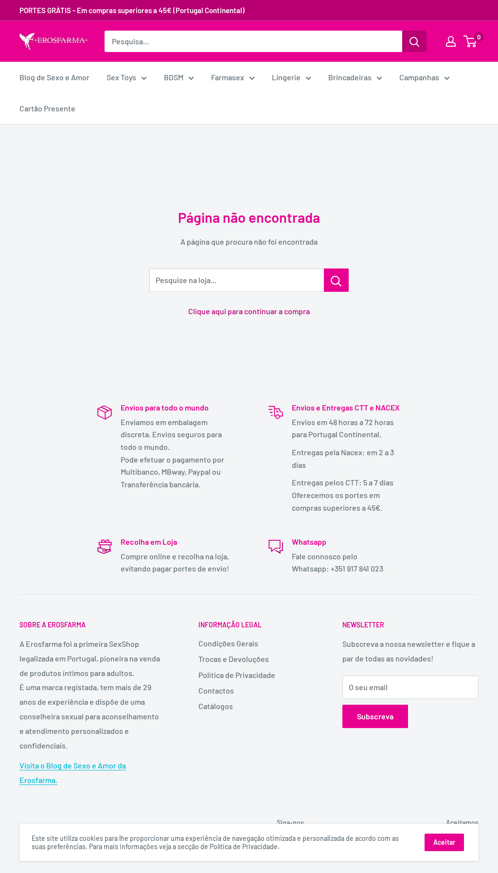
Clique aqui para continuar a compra (249, 311)
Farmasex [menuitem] (227, 77)
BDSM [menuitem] (173, 77)
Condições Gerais (228, 643)
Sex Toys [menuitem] (121, 77)
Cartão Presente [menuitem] (47, 108)
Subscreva (375, 716)
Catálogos (215, 706)
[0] (470, 41)
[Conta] (451, 41)
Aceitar (444, 842)
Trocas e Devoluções (233, 658)
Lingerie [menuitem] (286, 77)
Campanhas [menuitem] (419, 77)
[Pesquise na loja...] (336, 280)
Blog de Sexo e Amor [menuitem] (54, 77)
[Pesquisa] (414, 41)
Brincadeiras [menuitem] (350, 77)
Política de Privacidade (236, 674)
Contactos (216, 690)
